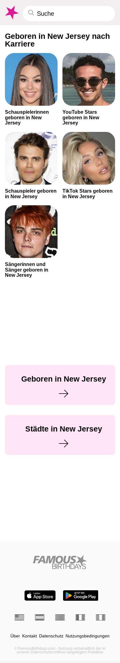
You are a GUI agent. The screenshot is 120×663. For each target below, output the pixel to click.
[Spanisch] (39, 617)
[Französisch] (80, 617)
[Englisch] (19, 617)
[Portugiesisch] (60, 617)
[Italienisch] (100, 617)
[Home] (60, 562)
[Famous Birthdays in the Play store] (80, 595)
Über (15, 636)
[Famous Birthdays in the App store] (40, 595)
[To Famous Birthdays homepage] (11, 13)
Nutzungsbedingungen (88, 636)
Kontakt (29, 636)
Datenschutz (51, 636)
